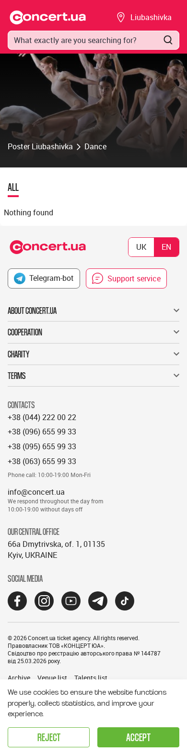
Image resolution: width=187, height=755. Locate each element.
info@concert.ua (36, 492)
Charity (18, 354)
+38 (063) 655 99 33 (42, 461)
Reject (48, 737)
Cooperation (25, 332)
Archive (19, 677)
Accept (138, 737)
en (166, 247)
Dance (95, 146)
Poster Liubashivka (40, 146)
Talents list (90, 677)
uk (141, 247)
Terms (17, 375)
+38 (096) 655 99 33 (42, 431)
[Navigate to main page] (48, 17)
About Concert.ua (32, 310)
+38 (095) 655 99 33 (42, 446)
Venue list (52, 677)
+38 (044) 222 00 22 (42, 417)
